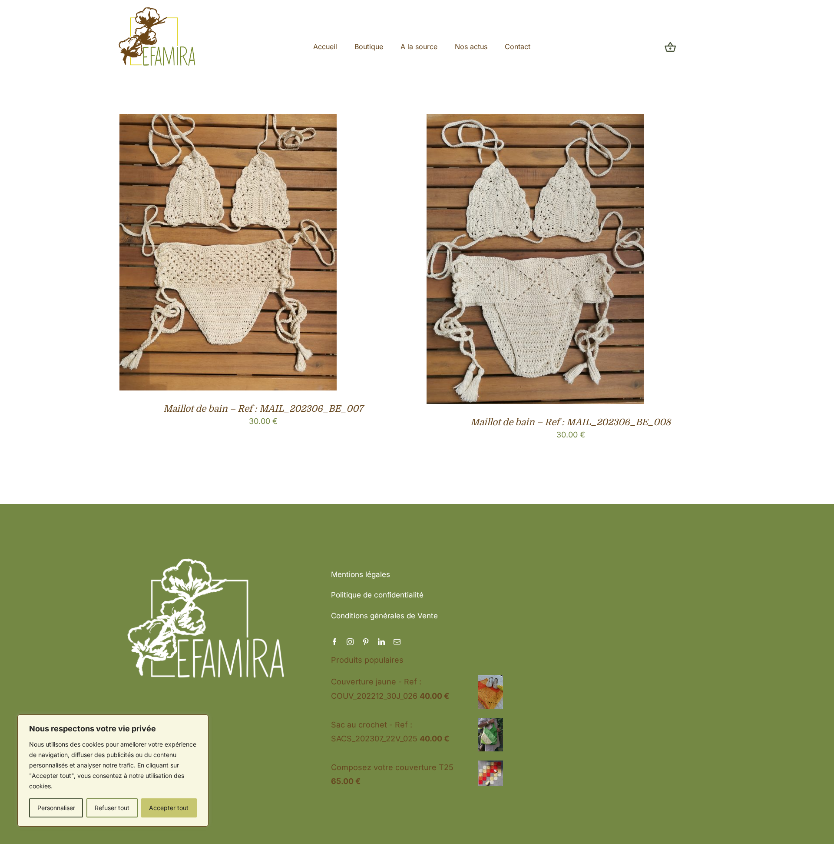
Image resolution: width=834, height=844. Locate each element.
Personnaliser (56, 807)
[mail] (397, 641)
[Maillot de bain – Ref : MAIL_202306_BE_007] (228, 120)
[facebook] (334, 641)
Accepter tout (169, 807)
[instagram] (350, 641)
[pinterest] (365, 641)
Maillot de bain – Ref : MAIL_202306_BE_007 (263, 409)
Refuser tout (112, 807)
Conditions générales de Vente (384, 615)
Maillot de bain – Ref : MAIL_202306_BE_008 (570, 422)
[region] (112, 770)
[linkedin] (381, 641)
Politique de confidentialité (377, 594)
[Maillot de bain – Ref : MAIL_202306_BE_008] (535, 120)
